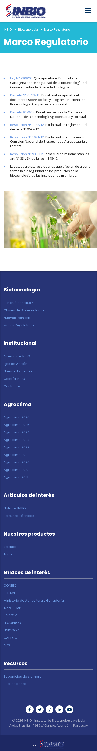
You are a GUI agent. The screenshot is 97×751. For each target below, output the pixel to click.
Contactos (12, 386)
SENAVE (10, 593)
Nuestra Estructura (18, 371)
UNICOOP (11, 630)
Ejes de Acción (15, 364)
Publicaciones (15, 684)
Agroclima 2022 (16, 447)
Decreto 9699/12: (22, 112)
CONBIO (10, 586)
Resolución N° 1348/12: (27, 124)
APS (7, 645)
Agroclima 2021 (16, 455)
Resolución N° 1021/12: (27, 137)
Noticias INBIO (15, 508)
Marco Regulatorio (19, 325)
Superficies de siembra (23, 677)
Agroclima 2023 (16, 440)
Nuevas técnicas (17, 318)
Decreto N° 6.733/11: (25, 95)
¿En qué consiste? (18, 303)
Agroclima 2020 (16, 462)
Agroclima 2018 (16, 477)
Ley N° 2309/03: (21, 78)
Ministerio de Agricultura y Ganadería (34, 601)
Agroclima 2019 (16, 470)
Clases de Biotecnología (24, 310)
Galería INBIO (14, 379)
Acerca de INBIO (17, 356)
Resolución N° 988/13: (26, 154)
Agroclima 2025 (16, 425)
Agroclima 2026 (16, 417)
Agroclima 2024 (17, 432)
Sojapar (10, 547)
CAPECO (10, 638)
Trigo (8, 554)
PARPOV (10, 615)
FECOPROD (12, 623)
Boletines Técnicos (19, 516)
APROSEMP (12, 608)
